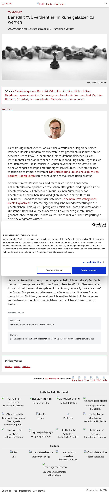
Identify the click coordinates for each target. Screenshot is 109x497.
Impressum (25, 490)
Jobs (15, 490)
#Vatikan (26, 366)
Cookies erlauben (89, 270)
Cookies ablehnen (54, 270)
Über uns (6, 490)
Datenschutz (39, 490)
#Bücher (8, 366)
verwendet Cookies (92, 262)
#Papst (17, 366)
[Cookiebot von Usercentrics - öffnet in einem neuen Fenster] (94, 225)
